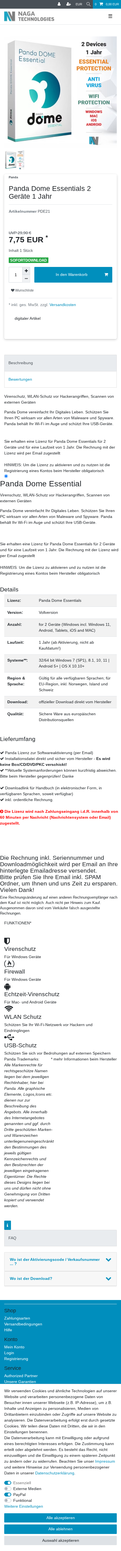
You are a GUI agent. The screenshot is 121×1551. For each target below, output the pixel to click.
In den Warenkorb (72, 274)
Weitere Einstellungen (23, 1506)
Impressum (105, 1461)
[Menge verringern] (26, 279)
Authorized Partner (21, 1376)
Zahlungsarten (17, 1318)
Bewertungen (20, 379)
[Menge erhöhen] (26, 271)
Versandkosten (62, 304)
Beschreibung (20, 363)
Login (9, 1353)
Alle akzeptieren (60, 1518)
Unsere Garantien (20, 1381)
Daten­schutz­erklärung (54, 1473)
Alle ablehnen (60, 1529)
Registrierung (16, 1358)
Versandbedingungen (23, 1324)
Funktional (22, 1500)
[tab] (60, 363)
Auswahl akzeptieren (60, 1540)
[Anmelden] (60, 4)
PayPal (19, 1494)
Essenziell (22, 1483)
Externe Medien (27, 1488)
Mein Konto (14, 1347)
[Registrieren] (69, 4)
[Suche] (88, 4)
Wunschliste (24, 290)
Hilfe (8, 1330)
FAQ (12, 1238)
